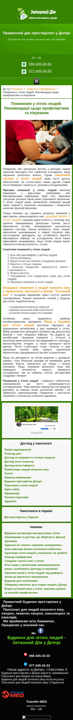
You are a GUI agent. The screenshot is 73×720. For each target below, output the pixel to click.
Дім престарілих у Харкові (21, 517)
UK (39, 57)
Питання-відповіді (16, 497)
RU (34, 57)
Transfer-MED (36, 701)
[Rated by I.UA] (36, 718)
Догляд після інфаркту (19, 465)
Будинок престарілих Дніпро (23, 481)
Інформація (11, 493)
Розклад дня (12, 453)
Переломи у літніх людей (21, 485)
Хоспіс (8, 473)
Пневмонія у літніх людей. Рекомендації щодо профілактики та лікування (36, 108)
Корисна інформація (41, 88)
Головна (17, 88)
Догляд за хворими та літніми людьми (29, 457)
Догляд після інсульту (19, 461)
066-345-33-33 (40, 64)
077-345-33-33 (40, 71)
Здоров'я (10, 501)
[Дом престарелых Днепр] (36, 418)
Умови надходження (17, 449)
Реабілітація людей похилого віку (26, 469)
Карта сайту (11, 489)
